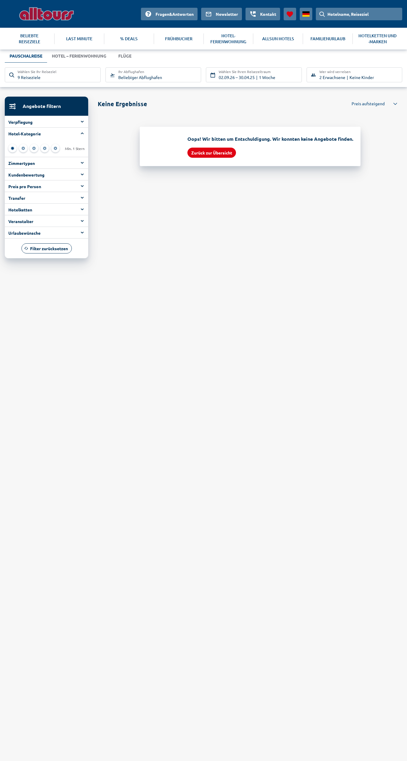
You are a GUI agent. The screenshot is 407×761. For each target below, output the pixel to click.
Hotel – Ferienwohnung (79, 55)
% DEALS (129, 38)
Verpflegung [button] (20, 122)
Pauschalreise (26, 55)
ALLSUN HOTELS (278, 38)
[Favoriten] (290, 14)
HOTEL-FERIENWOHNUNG (228, 38)
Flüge (124, 55)
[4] (45, 148)
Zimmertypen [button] (21, 163)
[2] (23, 148)
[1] (12, 148)
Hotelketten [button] (20, 209)
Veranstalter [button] (20, 221)
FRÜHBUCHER (178, 38)
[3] (34, 148)
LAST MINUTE (79, 38)
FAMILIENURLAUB (327, 38)
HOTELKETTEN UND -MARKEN (377, 38)
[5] (55, 148)
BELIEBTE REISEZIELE (29, 38)
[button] (46, 133)
